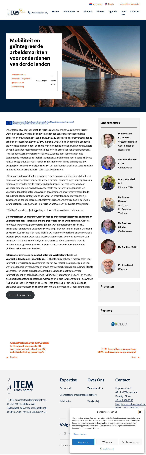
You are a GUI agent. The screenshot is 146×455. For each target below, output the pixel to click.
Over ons (123, 12)
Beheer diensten (80, 434)
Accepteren (83, 442)
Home (55, 11)
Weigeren (107, 442)
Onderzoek (69, 11)
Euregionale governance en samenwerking (21, 83)
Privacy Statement (107, 449)
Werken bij (93, 401)
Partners (92, 394)
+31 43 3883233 (124, 400)
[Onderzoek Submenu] (78, 11)
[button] (140, 411)
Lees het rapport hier (20, 295)
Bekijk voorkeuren (130, 442)
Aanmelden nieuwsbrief (129, 4)
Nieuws (100, 11)
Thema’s (88, 11)
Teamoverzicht (95, 388)
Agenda (113, 11)
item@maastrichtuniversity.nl (130, 404)
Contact (134, 11)
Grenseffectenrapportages (72, 394)
